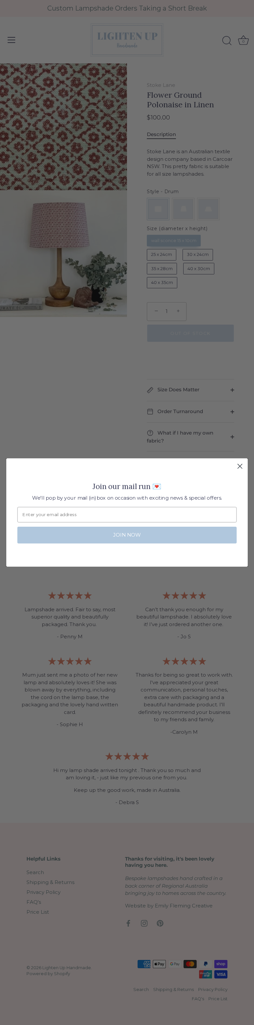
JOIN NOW (127, 535)
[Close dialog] (239, 466)
